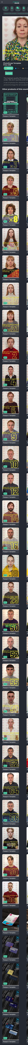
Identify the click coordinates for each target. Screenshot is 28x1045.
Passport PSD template (10, 13)
